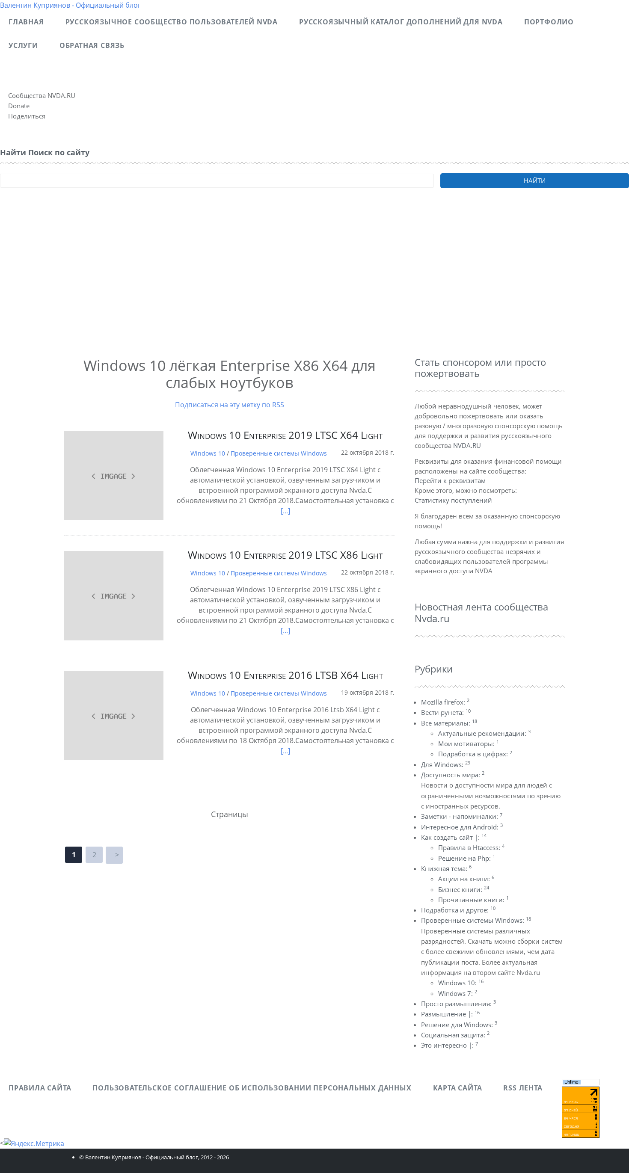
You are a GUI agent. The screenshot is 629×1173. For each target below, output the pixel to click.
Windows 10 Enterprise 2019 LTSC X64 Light (285, 435)
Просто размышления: (458, 1003)
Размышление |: (450, 1014)
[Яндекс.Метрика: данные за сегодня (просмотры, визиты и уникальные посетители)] (34, 1143)
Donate (19, 105)
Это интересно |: (449, 1045)
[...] (285, 510)
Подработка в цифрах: (475, 753)
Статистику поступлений (453, 500)
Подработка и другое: (458, 910)
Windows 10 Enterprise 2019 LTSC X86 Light (285, 555)
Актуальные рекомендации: (484, 733)
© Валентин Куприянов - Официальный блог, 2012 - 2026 (154, 1157)
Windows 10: (461, 982)
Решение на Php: (466, 858)
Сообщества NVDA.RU (41, 95)
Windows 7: (457, 993)
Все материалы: (449, 723)
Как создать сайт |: (454, 837)
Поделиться (26, 116)
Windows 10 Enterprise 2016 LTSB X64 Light (285, 675)
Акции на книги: (466, 878)
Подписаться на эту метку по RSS (229, 404)
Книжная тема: (446, 868)
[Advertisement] (256, 284)
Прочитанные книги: (473, 899)
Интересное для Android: (462, 827)
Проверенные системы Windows (279, 453)
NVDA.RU (467, 445)
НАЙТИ (535, 180)
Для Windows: (445, 764)
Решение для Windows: (459, 1024)
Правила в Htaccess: (471, 847)
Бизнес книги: (463, 889)
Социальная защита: (455, 1035)
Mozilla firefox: (445, 702)
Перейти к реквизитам (450, 480)
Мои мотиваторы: (468, 743)
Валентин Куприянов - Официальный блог (70, 5)
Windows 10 (207, 453)
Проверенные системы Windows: (476, 920)
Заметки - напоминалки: (461, 816)
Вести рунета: (446, 712)
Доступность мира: (452, 774)
